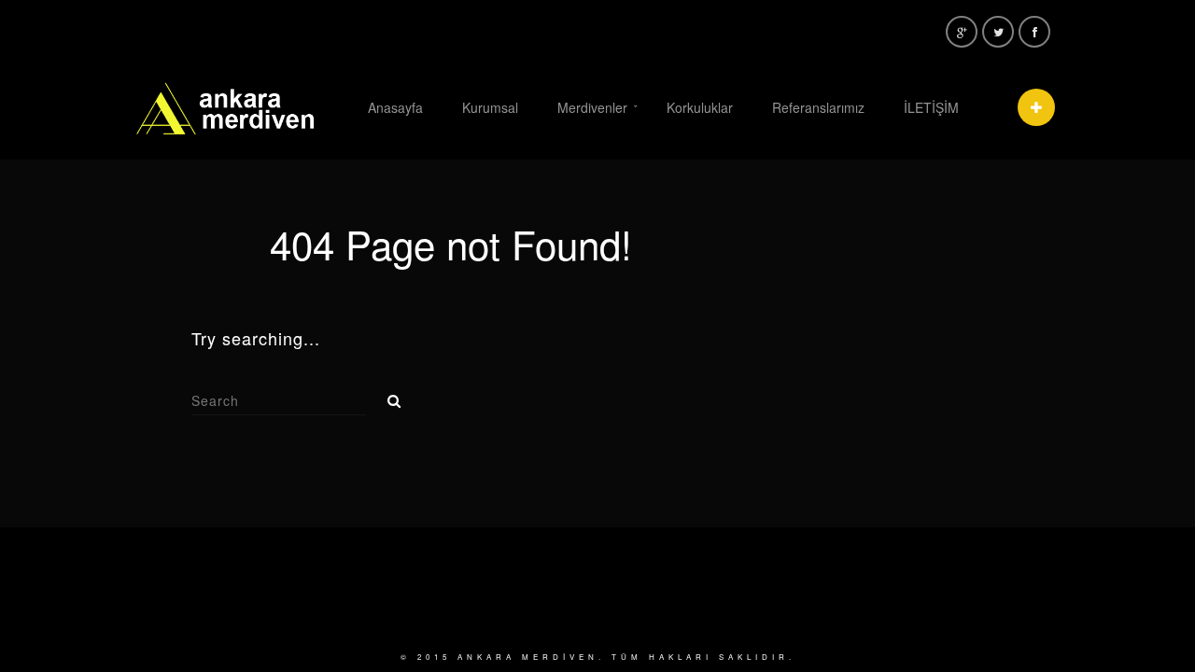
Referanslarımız (818, 107)
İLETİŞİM (931, 107)
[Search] (387, 396)
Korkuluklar (700, 107)
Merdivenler (592, 107)
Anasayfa (395, 107)
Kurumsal (490, 107)
